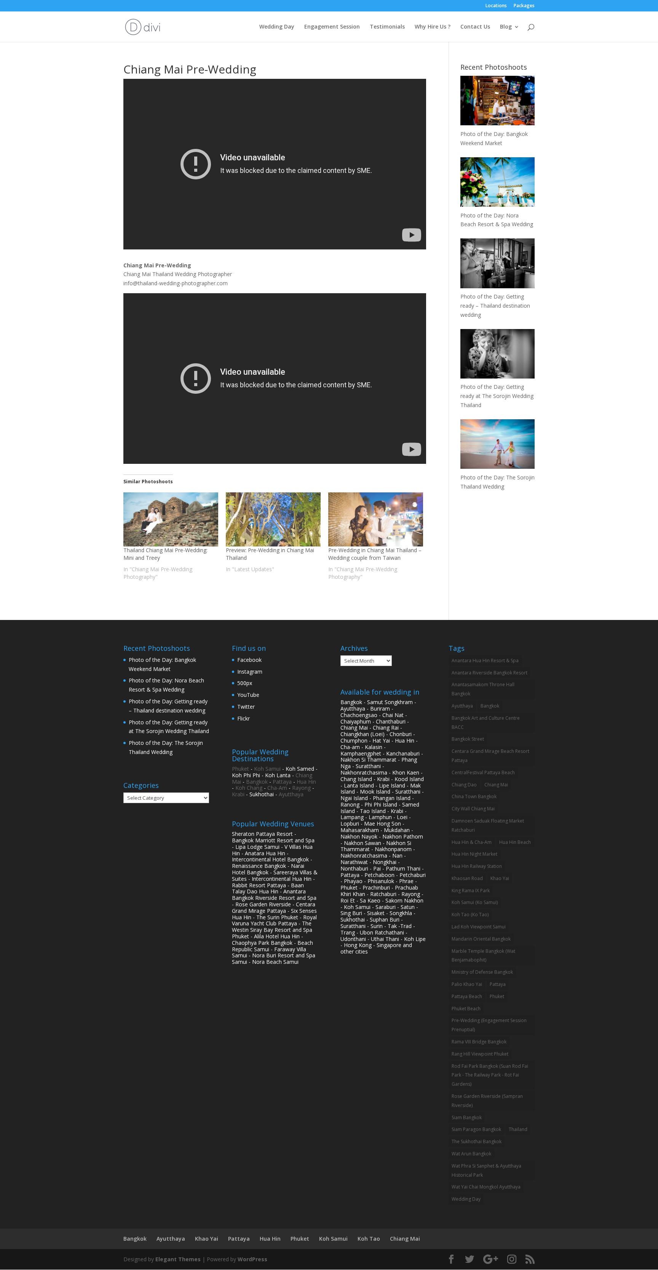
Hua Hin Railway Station (477, 866)
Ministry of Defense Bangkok (482, 972)
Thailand (518, 1129)
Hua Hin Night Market (474, 854)
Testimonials (387, 27)
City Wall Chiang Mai (473, 808)
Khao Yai (499, 878)
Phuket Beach (466, 1008)
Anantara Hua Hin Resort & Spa (485, 660)
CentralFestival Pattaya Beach (483, 772)
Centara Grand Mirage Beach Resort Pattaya (490, 756)
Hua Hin (306, 781)
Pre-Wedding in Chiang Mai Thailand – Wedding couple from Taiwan (375, 553)
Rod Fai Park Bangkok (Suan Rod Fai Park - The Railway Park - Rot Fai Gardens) (490, 1075)
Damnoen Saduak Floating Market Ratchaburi (488, 825)
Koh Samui (267, 768)
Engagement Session (332, 27)
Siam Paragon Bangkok (476, 1129)
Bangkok (257, 781)
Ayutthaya (291, 794)
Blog (506, 27)
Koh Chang (248, 787)
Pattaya (282, 781)
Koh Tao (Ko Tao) (470, 914)
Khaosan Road (467, 878)
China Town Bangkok (474, 796)
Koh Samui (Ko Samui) (475, 902)
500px (244, 683)
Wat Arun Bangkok (471, 1153)
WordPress (252, 1259)
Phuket (240, 768)
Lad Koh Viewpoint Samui (479, 926)
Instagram (249, 671)
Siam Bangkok (467, 1117)
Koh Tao (369, 1238)
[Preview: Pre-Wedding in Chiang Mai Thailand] (273, 519)
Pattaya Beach (467, 996)
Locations (496, 6)
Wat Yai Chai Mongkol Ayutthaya (486, 1187)
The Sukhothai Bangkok (476, 1141)
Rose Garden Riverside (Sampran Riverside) (487, 1101)
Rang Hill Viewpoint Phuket (480, 1054)
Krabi (238, 794)
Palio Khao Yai (467, 984)
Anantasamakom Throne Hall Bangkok (483, 689)
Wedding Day (276, 27)
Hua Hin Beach (515, 842)
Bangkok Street (468, 739)
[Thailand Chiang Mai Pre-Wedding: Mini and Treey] (170, 519)
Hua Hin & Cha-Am (472, 842)
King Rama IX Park (471, 890)
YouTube (248, 694)
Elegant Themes (178, 1259)
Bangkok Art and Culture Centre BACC (486, 722)
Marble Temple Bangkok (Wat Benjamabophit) (483, 955)
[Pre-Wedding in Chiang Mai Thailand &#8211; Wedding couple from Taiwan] (375, 519)
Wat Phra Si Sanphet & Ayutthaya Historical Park (486, 1170)
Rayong (301, 787)
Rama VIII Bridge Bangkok (479, 1041)
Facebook (249, 659)
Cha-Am (277, 787)
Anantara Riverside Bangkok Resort (489, 672)
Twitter (246, 706)
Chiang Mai (496, 784)
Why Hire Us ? (432, 27)
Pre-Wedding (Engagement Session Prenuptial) (489, 1025)
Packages (524, 6)
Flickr (243, 718)
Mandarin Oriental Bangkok (481, 939)
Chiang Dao (464, 784)
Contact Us (475, 27)
